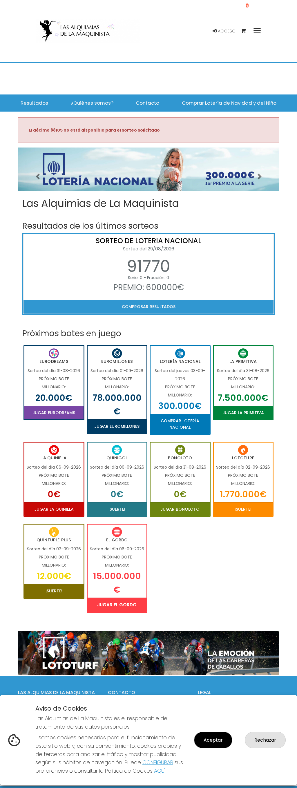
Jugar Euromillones (117, 426)
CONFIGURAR (157, 762)
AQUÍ (160, 770)
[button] (37, 176)
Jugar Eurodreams (53, 413)
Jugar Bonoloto (180, 509)
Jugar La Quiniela (54, 509)
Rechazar (265, 740)
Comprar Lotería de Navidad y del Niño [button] (229, 102)
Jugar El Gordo (117, 605)
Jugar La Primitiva (243, 413)
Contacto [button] (147, 102)
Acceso (226, 31)
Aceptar (213, 740)
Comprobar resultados (148, 307)
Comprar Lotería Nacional (180, 424)
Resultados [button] (34, 102)
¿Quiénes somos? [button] (92, 102)
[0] (246, 31)
